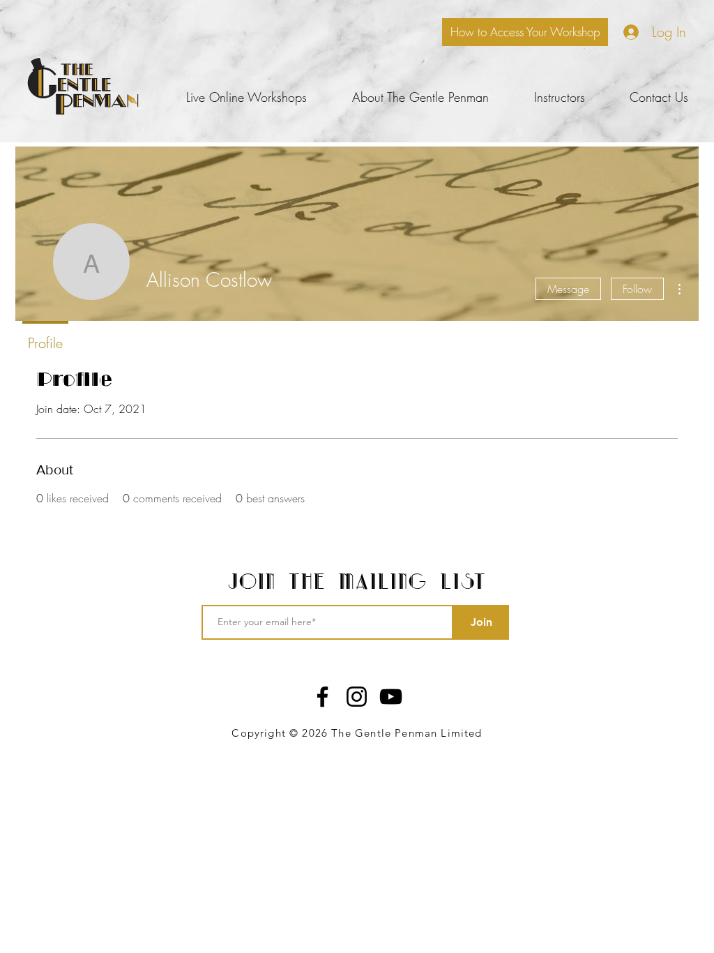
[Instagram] (356, 696)
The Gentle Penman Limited (406, 733)
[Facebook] (322, 696)
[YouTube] (390, 696)
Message (568, 289)
